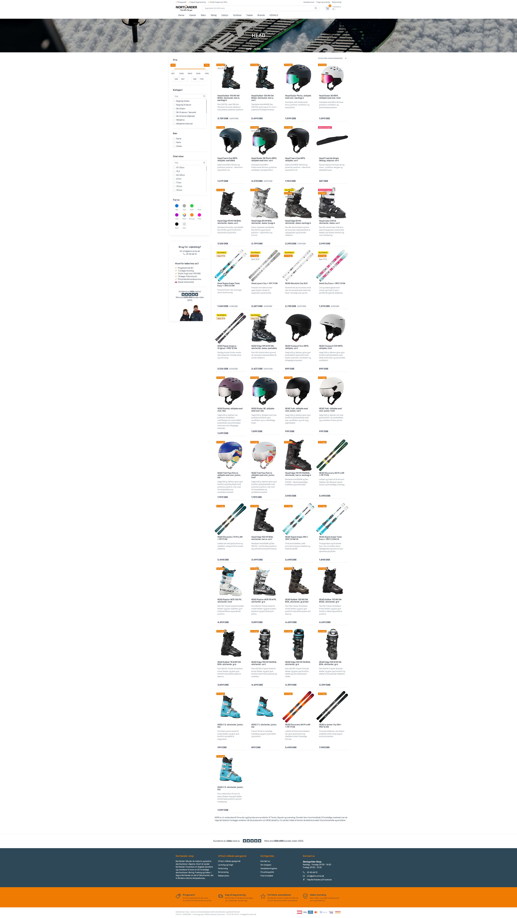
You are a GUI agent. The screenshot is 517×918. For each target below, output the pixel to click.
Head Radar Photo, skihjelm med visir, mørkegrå (298, 97)
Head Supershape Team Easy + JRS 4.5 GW (228, 284)
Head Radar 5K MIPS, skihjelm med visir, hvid (329, 97)
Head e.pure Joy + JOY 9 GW (264, 283)
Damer (192, 15)
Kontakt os (265, 861)
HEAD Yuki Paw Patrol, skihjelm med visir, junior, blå (229, 475)
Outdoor (237, 15)
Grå (184, 210)
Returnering (336, 2)
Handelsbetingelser (269, 868)
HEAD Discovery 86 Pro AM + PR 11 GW (297, 726)
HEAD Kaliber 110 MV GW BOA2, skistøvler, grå (330, 600)
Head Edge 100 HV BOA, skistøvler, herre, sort (262, 538)
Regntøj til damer (183, 105)
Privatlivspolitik (267, 872)
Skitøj (214, 15)
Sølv (184, 228)
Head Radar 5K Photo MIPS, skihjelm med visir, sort (264, 159)
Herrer (181, 15)
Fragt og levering (323, 2)
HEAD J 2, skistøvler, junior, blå (230, 726)
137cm (179, 190)
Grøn (192, 210)
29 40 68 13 (312, 872)
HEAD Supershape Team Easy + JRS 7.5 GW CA (330, 538)
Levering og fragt (225, 865)
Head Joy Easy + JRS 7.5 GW (332, 283)
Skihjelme (180, 120)
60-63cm (180, 175)
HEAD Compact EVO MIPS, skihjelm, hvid (331, 347)
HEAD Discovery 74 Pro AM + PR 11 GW (229, 538)
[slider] (173, 68)
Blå (177, 210)
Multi (184, 219)
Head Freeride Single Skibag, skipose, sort (329, 159)
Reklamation (223, 876)
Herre (178, 142)
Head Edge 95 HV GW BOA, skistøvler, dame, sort (229, 222)
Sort (177, 228)
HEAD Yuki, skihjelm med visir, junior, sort (296, 409)
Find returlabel (267, 876)
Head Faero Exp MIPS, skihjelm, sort (295, 159)
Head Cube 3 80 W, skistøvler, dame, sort (329, 222)
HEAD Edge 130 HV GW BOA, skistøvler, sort (264, 663)
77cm (178, 183)
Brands (261, 15)
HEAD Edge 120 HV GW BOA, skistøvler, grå (298, 663)
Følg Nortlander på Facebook (319, 880)
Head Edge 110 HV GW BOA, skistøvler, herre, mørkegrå (298, 474)
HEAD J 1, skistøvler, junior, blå (264, 726)
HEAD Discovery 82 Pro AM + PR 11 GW (331, 474)
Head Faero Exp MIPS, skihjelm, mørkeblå (227, 159)
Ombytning (223, 868)
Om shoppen (266, 865)
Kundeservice (309, 2)
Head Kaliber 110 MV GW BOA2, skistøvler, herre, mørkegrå (228, 98)
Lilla (176, 219)
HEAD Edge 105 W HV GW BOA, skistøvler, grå (330, 663)
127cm (179, 186)
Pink (199, 219)
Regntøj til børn (183, 101)
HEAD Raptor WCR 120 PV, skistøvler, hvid (229, 600)
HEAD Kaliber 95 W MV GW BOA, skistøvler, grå (229, 663)
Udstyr (224, 15)
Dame (178, 139)
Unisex (179, 146)
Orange (192, 219)
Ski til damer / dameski (186, 112)
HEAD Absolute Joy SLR (296, 283)
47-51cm (180, 167)
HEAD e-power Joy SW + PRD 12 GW (330, 726)
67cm (178, 179)
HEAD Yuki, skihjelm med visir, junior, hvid (330, 409)
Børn (203, 15)
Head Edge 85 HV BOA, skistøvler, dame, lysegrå (263, 222)
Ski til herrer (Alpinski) (185, 116)
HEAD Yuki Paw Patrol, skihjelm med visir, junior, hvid (263, 475)
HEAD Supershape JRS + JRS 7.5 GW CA (296, 538)
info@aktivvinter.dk (315, 876)
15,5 (178, 171)
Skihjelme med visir (184, 124)
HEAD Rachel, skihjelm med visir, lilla (229, 409)
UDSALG (274, 15)
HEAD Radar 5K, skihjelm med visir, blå (262, 409)
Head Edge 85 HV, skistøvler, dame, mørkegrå (298, 222)
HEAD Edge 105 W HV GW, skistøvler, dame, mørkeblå (264, 347)
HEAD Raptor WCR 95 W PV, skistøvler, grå (263, 600)
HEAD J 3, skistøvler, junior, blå (230, 788)
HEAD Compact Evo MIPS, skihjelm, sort (297, 347)
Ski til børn (180, 109)
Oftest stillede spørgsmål (229, 861)
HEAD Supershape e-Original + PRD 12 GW (227, 347)
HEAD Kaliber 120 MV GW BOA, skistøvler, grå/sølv (297, 600)
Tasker (249, 15)
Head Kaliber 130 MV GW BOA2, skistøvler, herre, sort (262, 98)
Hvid (199, 210)
